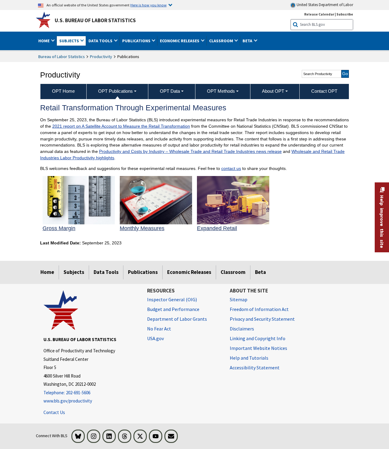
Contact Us (54, 412)
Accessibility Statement (255, 367)
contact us (231, 168)
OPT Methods (221, 91)
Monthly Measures (142, 228)
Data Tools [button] (100, 40)
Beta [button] (248, 40)
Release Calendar (319, 14)
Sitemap (238, 299)
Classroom (233, 272)
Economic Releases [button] (180, 40)
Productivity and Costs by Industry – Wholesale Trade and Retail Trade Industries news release (190, 151)
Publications (143, 272)
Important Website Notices (258, 348)
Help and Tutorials (249, 358)
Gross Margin (59, 228)
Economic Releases (189, 272)
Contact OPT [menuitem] (324, 91)
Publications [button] (136, 40)
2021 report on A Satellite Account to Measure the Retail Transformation (121, 126)
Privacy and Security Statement (262, 319)
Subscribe (344, 14)
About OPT (273, 91)
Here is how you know (148, 4)
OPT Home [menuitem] (63, 91)
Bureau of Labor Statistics (61, 56)
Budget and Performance (173, 309)
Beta (260, 272)
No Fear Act (159, 329)
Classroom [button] (221, 40)
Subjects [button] (69, 40)
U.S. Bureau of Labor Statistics (95, 20)
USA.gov (155, 338)
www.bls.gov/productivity (67, 401)
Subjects (74, 272)
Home (47, 272)
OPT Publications (115, 91)
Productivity (101, 56)
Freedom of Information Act (259, 309)
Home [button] (44, 40)
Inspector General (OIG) (172, 299)
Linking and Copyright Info (257, 338)
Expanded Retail (217, 228)
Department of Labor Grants (177, 319)
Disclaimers (242, 329)
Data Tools (106, 272)
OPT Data (170, 91)
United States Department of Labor (324, 4)
